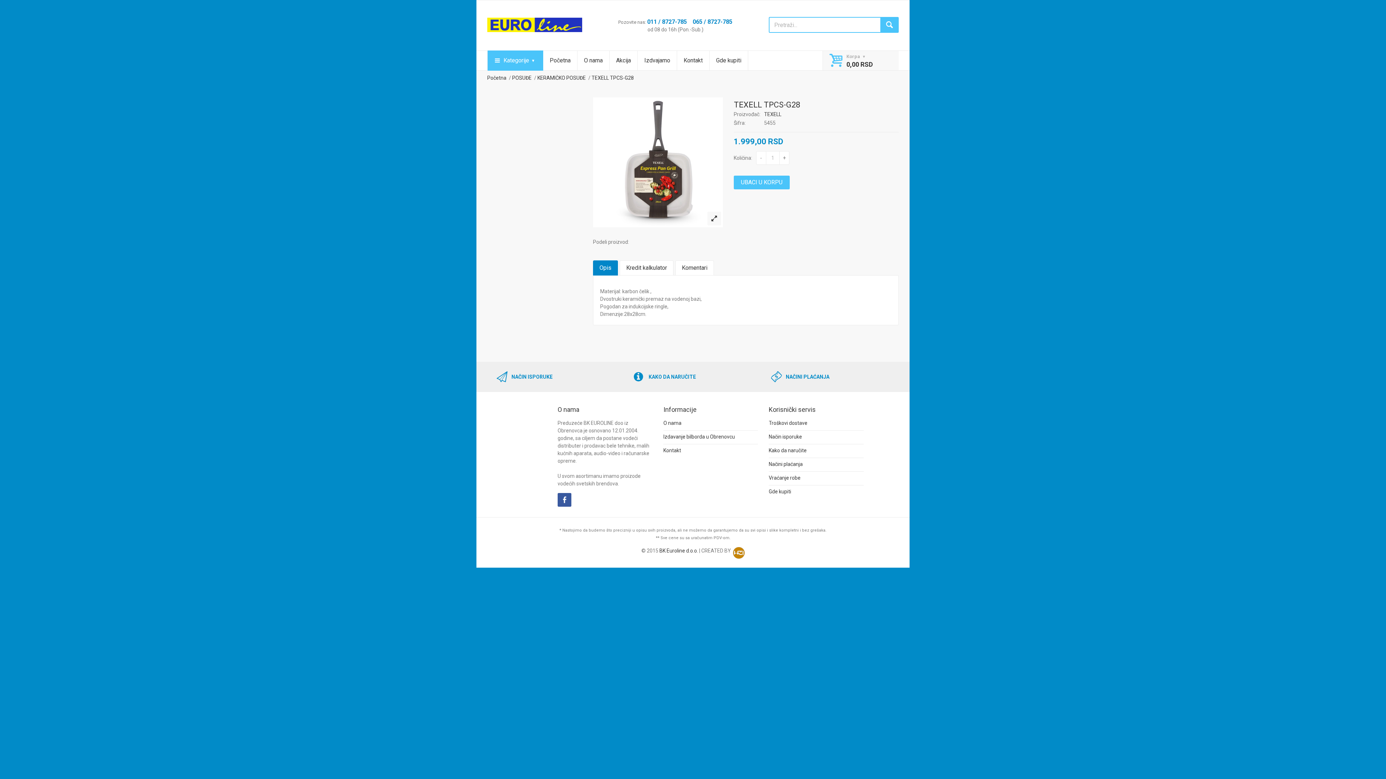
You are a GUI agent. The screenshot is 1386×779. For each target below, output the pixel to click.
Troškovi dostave (788, 423)
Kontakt (693, 60)
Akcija (623, 60)
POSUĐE (522, 78)
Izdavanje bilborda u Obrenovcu (699, 437)
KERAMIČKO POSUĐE (561, 78)
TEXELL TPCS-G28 (613, 78)
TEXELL (772, 114)
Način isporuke (785, 437)
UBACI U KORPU (762, 182)
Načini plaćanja (786, 464)
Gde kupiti (728, 60)
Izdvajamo (657, 60)
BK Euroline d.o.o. (678, 551)
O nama (593, 60)
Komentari (694, 267)
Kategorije (516, 60)
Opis (605, 267)
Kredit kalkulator (646, 267)
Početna (560, 60)
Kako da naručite (788, 450)
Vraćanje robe (785, 478)
